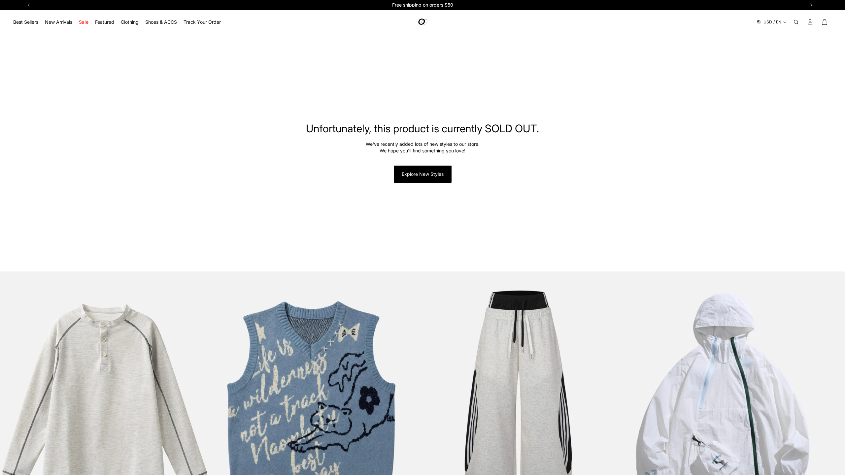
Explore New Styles (423, 174)
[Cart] (824, 22)
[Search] (796, 22)
